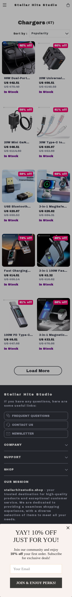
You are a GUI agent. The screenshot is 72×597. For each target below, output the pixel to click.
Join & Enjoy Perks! (36, 583)
